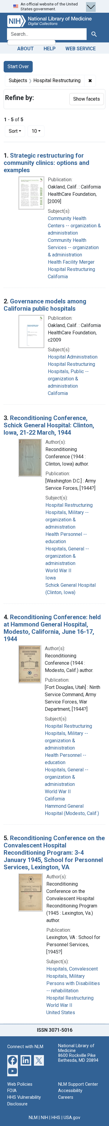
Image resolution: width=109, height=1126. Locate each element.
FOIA (12, 1090)
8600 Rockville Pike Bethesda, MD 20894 (78, 1058)
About (25, 49)
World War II (58, 570)
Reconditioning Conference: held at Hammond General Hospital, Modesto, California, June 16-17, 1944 (52, 628)
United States (60, 1012)
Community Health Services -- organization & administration (73, 247)
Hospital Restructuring (71, 269)
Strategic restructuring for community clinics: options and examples (46, 163)
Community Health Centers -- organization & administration (74, 226)
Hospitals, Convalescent (72, 969)
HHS (55, 1117)
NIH (44, 1117)
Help (50, 49)
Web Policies (19, 1084)
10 (38, 131)
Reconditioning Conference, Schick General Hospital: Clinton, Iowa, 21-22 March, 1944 (49, 425)
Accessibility (70, 1090)
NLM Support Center (78, 1084)
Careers (65, 1097)
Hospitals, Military (65, 976)
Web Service (80, 49)
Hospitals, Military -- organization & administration (67, 520)
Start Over (18, 66)
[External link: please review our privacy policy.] (12, 1060)
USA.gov (72, 1117)
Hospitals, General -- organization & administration (67, 556)
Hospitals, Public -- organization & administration (68, 379)
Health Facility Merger (71, 262)
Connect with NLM (25, 1046)
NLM (33, 1117)
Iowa (50, 578)
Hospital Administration (72, 357)
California (58, 276)
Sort (13, 131)
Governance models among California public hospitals (45, 305)
